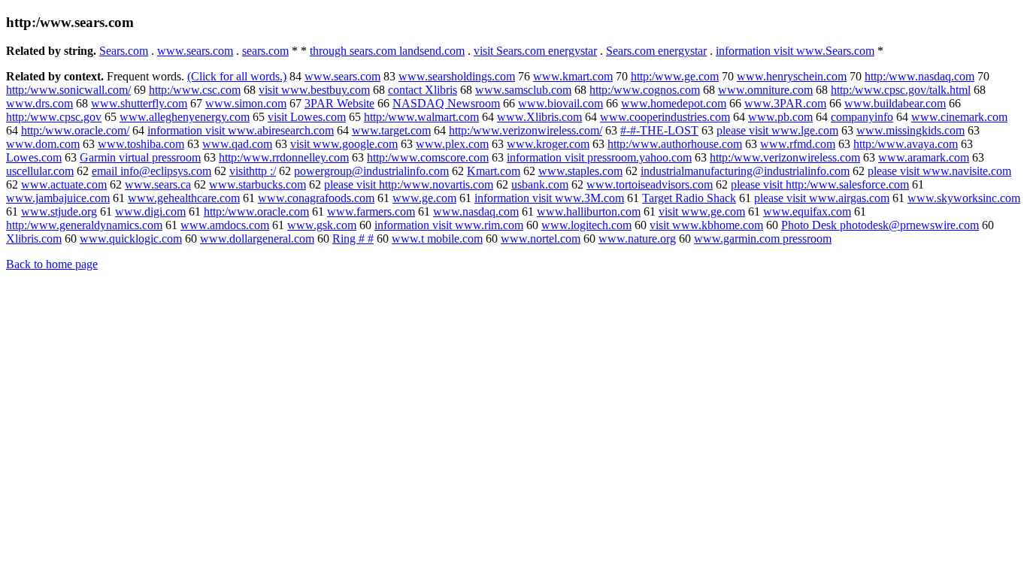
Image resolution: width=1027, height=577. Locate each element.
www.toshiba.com (141, 143)
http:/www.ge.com (675, 76)
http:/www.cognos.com (644, 89)
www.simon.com (245, 103)
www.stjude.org (59, 211)
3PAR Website (339, 103)
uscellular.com (40, 171)
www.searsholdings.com (456, 76)
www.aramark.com (923, 157)
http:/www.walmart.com (421, 116)
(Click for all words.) (236, 76)
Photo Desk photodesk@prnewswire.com (880, 225)
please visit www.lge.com (777, 130)
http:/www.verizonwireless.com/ (525, 130)
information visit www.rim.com (448, 225)
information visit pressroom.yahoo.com (599, 157)
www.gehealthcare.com (184, 198)
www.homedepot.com (673, 103)
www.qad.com (237, 143)
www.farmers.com (371, 211)
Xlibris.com (34, 238)
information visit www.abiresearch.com (240, 130)
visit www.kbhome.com (706, 225)
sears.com (265, 50)
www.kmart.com (573, 76)
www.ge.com (424, 198)
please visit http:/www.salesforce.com (820, 184)
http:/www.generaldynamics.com (84, 225)
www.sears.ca (158, 184)
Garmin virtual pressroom (140, 157)
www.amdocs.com (224, 225)
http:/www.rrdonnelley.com (284, 157)
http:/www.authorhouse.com (674, 143)
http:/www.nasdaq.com (919, 76)
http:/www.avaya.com (905, 143)
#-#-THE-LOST (659, 130)
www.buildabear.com (895, 103)
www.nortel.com (540, 238)
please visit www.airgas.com (821, 198)
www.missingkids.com (910, 130)
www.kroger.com (548, 143)
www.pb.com (780, 116)
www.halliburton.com (589, 211)
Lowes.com (34, 157)
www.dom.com (43, 143)
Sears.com (123, 50)
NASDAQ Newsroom (446, 103)
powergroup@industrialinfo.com (371, 171)
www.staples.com (580, 171)
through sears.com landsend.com (387, 50)
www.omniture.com (765, 89)
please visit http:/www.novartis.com (408, 184)
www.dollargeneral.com (257, 238)
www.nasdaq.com (476, 211)
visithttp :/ (252, 171)
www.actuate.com (64, 184)
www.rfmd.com (797, 143)
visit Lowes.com (307, 116)
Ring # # (353, 238)
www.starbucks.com (257, 184)
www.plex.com (452, 143)
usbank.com (539, 184)
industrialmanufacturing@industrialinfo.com (745, 171)
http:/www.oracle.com (256, 211)
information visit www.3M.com (549, 198)
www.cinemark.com (959, 116)
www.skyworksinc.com (963, 198)
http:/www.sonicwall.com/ (68, 89)
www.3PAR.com (785, 103)
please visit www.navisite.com (939, 171)
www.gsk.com (321, 225)
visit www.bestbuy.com (314, 89)
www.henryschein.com (792, 76)
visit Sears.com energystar (535, 50)
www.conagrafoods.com (316, 198)
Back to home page (52, 264)
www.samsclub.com (523, 89)
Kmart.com (493, 171)
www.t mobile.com (437, 238)
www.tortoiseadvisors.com (649, 184)
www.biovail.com (560, 103)
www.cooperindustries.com (665, 116)
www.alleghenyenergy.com (185, 116)
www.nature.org (637, 238)
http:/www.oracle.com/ (75, 130)
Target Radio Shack (689, 198)
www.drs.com (39, 103)
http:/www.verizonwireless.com (785, 157)
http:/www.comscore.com (428, 157)
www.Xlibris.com (539, 116)
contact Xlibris (422, 89)
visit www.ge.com (702, 211)
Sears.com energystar (656, 50)
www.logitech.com (586, 225)
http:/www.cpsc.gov (53, 116)
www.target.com (391, 130)
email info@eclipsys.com (151, 171)
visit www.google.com (344, 143)
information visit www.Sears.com (795, 50)
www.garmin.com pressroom (763, 238)
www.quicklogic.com (131, 238)
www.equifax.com (807, 211)
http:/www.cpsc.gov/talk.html (901, 89)
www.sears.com (195, 50)
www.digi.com (150, 211)
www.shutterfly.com (139, 103)
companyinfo (862, 116)
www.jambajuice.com (58, 198)
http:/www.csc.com (195, 89)
